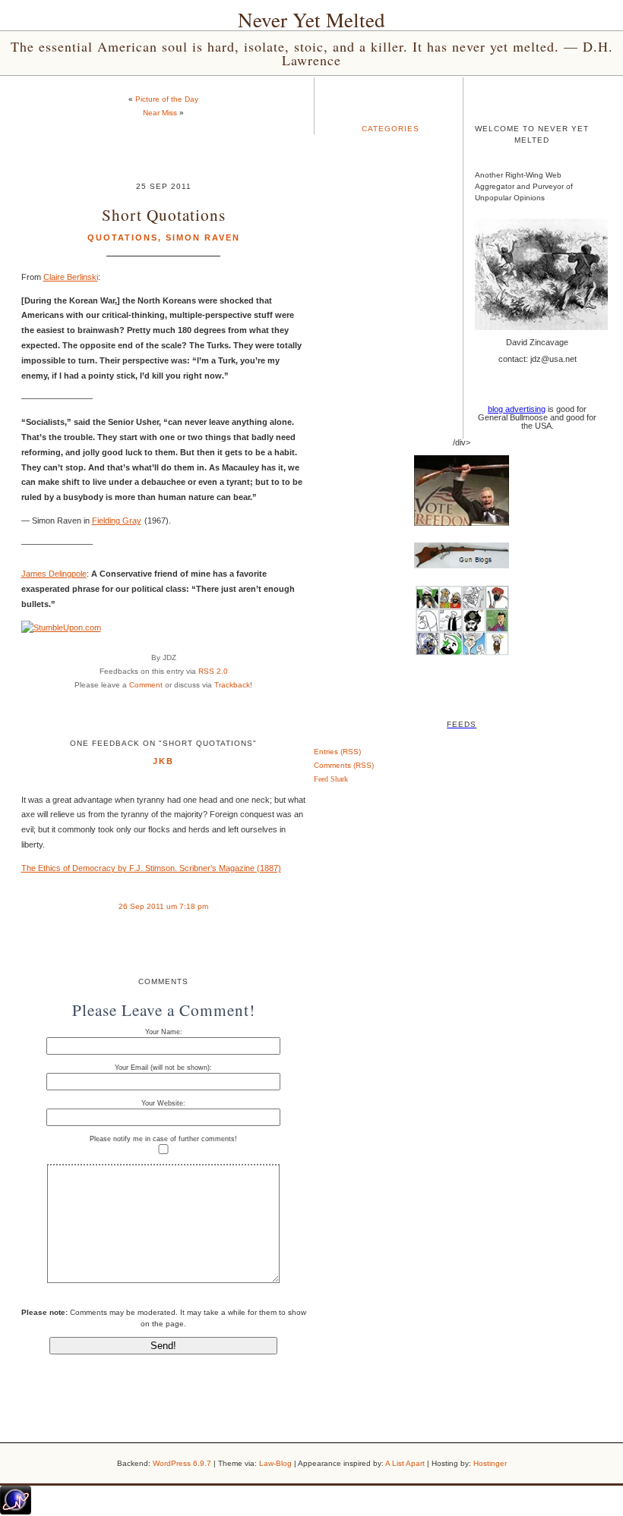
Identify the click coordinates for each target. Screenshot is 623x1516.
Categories (390, 128)
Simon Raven (203, 237)
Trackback (232, 685)
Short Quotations (164, 214)
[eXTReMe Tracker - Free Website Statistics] (15, 1511)
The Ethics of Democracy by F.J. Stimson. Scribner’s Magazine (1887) (151, 868)
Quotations (122, 237)
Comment (146, 685)
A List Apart (405, 1463)
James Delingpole (54, 573)
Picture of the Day (166, 99)
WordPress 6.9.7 (182, 1463)
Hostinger (490, 1463)
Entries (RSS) (337, 751)
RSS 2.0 (213, 671)
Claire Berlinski (70, 276)
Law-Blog (275, 1463)
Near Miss (160, 113)
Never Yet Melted (311, 19)
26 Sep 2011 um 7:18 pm (163, 906)
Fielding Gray (116, 520)
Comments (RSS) (344, 765)
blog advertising (517, 409)
